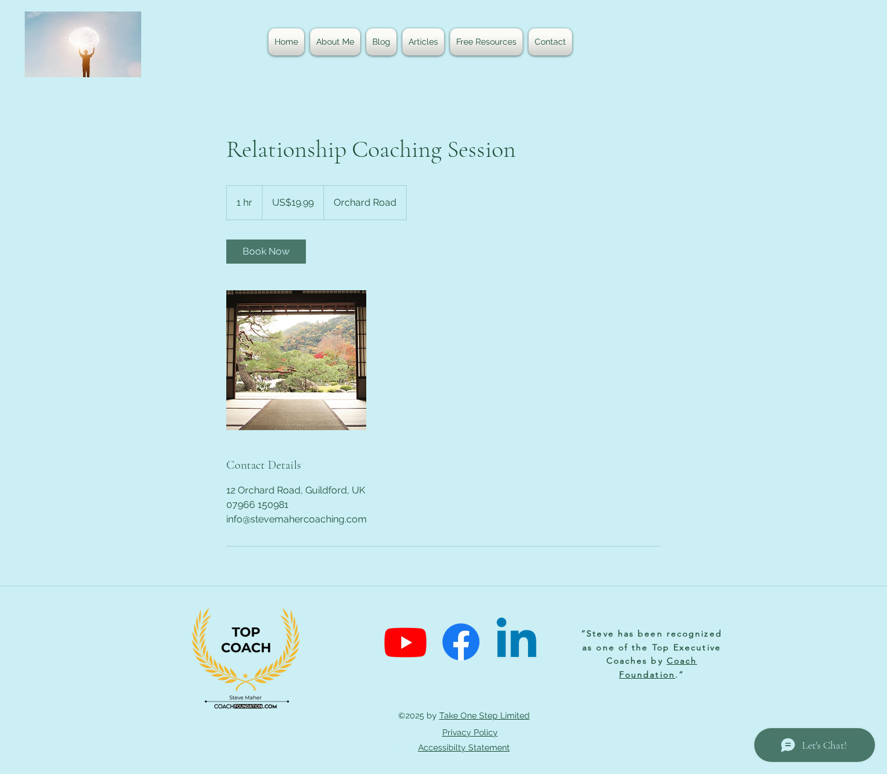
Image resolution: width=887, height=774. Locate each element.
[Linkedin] (516, 642)
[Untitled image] (296, 360)
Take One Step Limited (484, 715)
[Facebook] (461, 642)
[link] (266, 251)
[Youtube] (405, 642)
